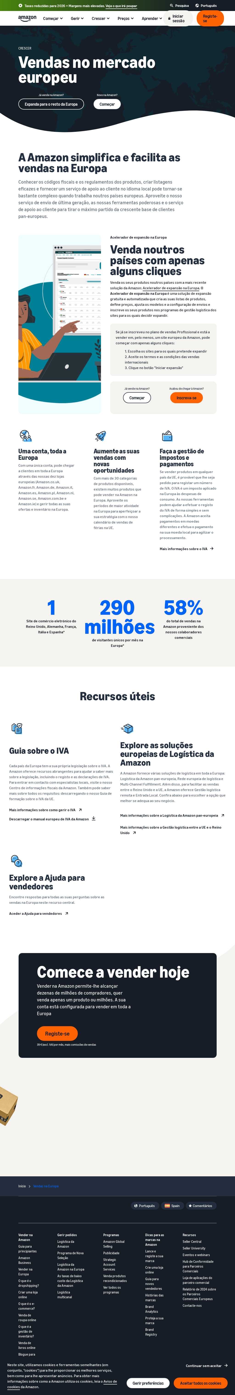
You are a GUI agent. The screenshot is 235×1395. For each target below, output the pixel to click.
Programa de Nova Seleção (70, 1255)
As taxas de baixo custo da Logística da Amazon (70, 1280)
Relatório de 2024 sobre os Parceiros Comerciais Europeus (199, 1294)
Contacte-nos (192, 1305)
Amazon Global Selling (113, 1244)
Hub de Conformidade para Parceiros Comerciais (198, 1266)
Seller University (194, 1248)
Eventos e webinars (196, 1255)
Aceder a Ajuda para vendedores (35, 913)
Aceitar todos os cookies (200, 1383)
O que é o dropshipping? (28, 1283)
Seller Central (192, 1241)
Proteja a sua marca (154, 1320)
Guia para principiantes (27, 1248)
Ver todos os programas (112, 1289)
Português (147, 1205)
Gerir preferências (148, 1383)
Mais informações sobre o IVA (183, 548)
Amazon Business (24, 1260)
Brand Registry (151, 1332)
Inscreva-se (186, 397)
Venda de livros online (26, 1345)
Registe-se (57, 1033)
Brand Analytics (151, 1309)
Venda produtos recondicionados (115, 1278)
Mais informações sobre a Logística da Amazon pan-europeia (169, 815)
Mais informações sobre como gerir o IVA (42, 810)
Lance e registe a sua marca (154, 1256)
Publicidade (111, 1253)
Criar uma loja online (28, 1294)
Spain (175, 1205)
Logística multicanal (64, 1294)
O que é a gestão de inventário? (26, 1331)
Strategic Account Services (109, 1264)
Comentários (202, 1205)
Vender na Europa (25, 1271)
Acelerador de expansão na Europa (171, 288)
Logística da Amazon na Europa (70, 1267)
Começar (107, 104)
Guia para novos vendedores (153, 1283)
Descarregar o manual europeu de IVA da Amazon (49, 819)
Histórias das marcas (154, 1297)
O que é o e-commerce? (26, 1306)
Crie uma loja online (154, 1269)
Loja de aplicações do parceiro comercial (197, 1280)
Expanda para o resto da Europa (51, 104)
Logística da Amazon (65, 1244)
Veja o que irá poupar (121, 5)
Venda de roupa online (27, 1317)
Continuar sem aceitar (204, 1365)
